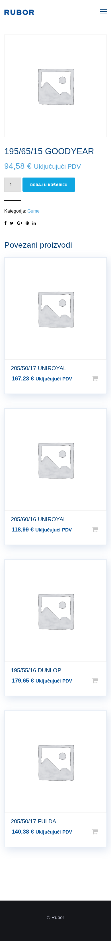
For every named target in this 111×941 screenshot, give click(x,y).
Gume (33, 211)
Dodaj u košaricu (48, 185)
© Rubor (55, 917)
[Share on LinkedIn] (34, 223)
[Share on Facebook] (5, 223)
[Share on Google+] (19, 223)
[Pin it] (27, 223)
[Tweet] (12, 223)
